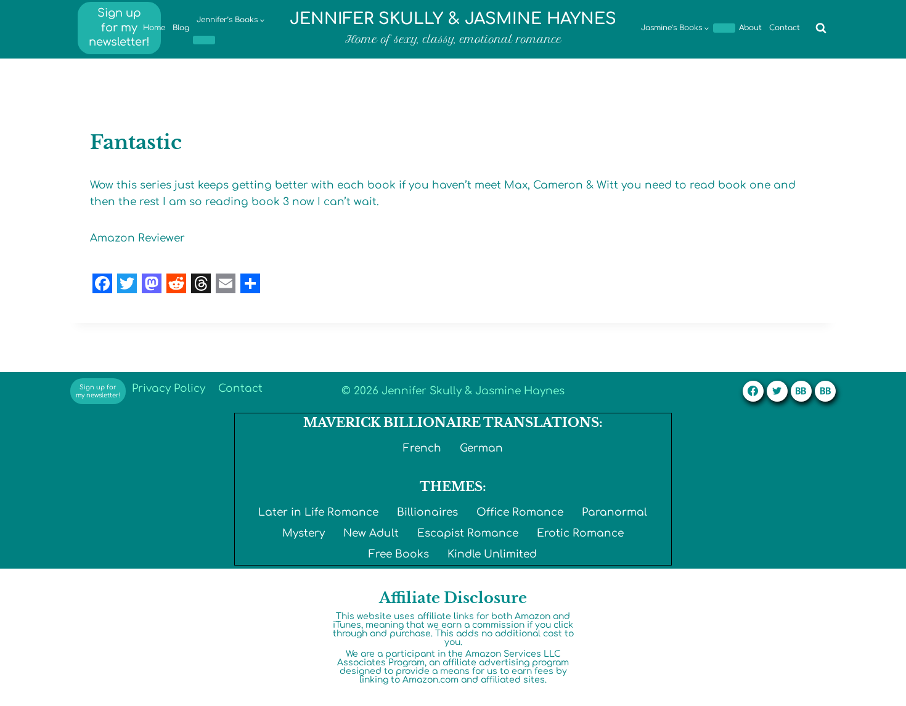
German (481, 448)
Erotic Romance (580, 533)
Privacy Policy (168, 388)
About (750, 27)
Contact (784, 27)
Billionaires (427, 512)
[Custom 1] (801, 391)
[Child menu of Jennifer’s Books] (204, 40)
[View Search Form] (821, 28)
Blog (181, 27)
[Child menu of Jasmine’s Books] (724, 27)
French (422, 448)
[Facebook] (753, 391)
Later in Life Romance (318, 512)
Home (154, 27)
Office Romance (519, 512)
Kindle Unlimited (492, 554)
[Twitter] (777, 391)
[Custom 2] (825, 391)
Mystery (303, 533)
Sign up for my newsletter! (119, 27)
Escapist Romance (467, 533)
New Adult (371, 533)
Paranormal (614, 512)
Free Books (399, 554)
